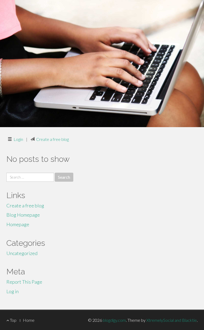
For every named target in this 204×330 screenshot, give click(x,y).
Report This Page (24, 282)
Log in (12, 291)
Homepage (17, 224)
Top (12, 320)
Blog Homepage (23, 215)
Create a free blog (52, 139)
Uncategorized (21, 253)
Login (18, 139)
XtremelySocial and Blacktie (171, 320)
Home (29, 320)
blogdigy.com (114, 320)
